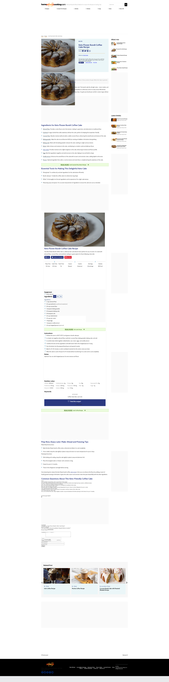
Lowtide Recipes (107, 667)
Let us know (73, 404)
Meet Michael (72, 667)
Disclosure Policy (91, 667)
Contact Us (95, 668)
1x (55, 296)
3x (61, 296)
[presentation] (42, 583)
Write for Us (102, 668)
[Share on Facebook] (83, 51)
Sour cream (46, 149)
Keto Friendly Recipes (58, 73)
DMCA (81, 668)
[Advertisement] (84, 22)
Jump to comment (58, 257)
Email (42, 544)
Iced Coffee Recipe (78, 410)
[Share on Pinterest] (88, 51)
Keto (43, 73)
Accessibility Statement (81, 667)
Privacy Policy (99, 667)
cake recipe (73, 472)
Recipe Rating (44, 529)
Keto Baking (48, 73)
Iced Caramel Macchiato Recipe (77, 165)
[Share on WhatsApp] (90, 51)
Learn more (72, 82)
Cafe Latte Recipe (78, 329)
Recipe (45, 36)
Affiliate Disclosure (88, 668)
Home (42, 36)
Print (82, 62)
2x (58, 296)
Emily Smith (85, 55)
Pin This (69, 257)
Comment (43, 532)
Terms (113, 667)
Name (42, 542)
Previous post (45, 655)
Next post (125, 655)
